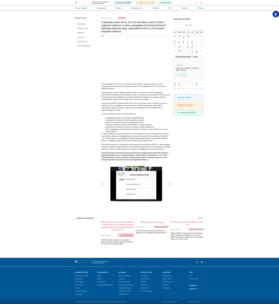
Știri (170, 8)
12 (179, 46)
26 (179, 84)
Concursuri (81, 37)
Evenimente (81, 24)
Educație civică (136, 8)
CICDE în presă (193, 279)
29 (184, 36)
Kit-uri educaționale (84, 46)
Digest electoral (167, 276)
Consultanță (166, 288)
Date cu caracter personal (169, 301)
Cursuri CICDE (184, 97)
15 (192, 46)
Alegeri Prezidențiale (125, 291)
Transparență (101, 8)
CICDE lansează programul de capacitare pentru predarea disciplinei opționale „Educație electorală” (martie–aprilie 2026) (117, 242)
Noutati (131, 234)
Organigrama (79, 279)
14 (188, 46)
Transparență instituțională (105, 285)
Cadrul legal (79, 294)
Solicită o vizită (82, 28)
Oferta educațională (125, 236)
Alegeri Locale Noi (124, 282)
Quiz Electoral (82, 41)
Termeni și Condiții (194, 301)
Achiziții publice (101, 282)
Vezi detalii (181, 75)
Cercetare (155, 8)
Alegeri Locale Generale (126, 285)
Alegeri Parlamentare (125, 288)
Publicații (80, 33)
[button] (102, 184)
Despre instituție (81, 8)
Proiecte (77, 288)
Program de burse (167, 282)
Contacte (200, 8)
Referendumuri (123, 294)
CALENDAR (193, 285)
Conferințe (165, 285)
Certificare (122, 279)
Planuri (99, 276)
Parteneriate (79, 285)
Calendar (184, 8)
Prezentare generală (81, 276)
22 (192, 51)
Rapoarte (100, 279)
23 (197, 51)
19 (179, 51)
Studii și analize (167, 279)
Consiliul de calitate (81, 291)
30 (197, 84)
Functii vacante (79, 282)
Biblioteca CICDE (185, 105)
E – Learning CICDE (187, 112)
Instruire (118, 8)
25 (175, 84)
